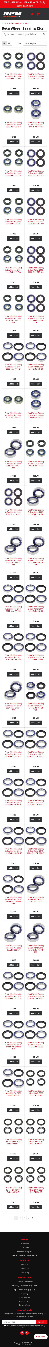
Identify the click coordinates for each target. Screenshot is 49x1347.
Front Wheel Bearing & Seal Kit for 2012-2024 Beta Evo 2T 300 (13, 706)
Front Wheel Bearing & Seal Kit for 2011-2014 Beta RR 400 (36, 609)
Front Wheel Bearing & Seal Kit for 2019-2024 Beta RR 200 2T (35, 996)
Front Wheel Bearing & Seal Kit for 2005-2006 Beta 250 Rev (13, 221)
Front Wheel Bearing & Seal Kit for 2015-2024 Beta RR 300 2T (35, 754)
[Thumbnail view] (4, 43)
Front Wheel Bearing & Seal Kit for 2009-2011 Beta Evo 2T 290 (13, 464)
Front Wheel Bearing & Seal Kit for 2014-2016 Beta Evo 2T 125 (36, 706)
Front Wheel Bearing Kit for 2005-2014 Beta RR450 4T (36, 1141)
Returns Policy (24, 1301)
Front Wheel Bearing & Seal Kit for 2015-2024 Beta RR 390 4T (35, 802)
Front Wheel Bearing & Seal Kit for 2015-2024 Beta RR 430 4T (13, 851)
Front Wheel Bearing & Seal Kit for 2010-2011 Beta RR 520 (13, 609)
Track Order (24, 1247)
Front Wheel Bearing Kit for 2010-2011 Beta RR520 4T (13, 1190)
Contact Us (24, 1268)
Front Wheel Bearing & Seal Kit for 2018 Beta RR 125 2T (36, 899)
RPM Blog (24, 1272)
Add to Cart (13, 93)
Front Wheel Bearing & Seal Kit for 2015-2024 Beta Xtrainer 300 (13, 900)
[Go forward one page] (33, 1218)
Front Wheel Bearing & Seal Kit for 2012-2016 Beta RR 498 (36, 657)
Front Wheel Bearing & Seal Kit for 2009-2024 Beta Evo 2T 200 (13, 561)
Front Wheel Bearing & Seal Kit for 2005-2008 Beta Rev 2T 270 (13, 319)
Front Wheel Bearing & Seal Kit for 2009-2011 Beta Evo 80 (36, 463)
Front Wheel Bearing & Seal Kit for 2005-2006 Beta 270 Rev (13, 270)
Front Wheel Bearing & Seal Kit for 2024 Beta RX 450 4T (13, 1093)
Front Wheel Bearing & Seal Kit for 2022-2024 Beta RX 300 (36, 1044)
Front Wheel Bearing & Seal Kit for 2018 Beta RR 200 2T (13, 947)
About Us (24, 1264)
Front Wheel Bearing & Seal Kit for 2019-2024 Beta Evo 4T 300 (36, 948)
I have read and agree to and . (25, 1327)
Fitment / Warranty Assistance (24, 1255)
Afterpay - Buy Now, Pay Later (24, 1285)
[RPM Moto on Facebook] (22, 1333)
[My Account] (32, 14)
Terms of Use (24, 1305)
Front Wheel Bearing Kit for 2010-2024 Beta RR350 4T (36, 1190)
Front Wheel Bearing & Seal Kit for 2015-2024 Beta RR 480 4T (35, 851)
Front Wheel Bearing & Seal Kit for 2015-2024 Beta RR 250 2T (13, 754)
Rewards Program (24, 1251)
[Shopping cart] (38, 14)
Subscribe (41, 1322)
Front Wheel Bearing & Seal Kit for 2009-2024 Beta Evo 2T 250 (36, 561)
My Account (24, 1244)
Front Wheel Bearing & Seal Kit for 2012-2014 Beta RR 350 (13, 657)
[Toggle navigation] (44, 14)
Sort (20, 43)
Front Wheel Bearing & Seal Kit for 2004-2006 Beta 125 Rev (13, 76)
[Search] (44, 34)
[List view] (9, 43)
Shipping (24, 1293)
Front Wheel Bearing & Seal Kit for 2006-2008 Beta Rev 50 (13, 415)
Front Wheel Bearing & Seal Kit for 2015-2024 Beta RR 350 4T (13, 802)
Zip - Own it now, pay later (24, 1289)
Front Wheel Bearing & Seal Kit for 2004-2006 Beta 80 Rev (13, 124)
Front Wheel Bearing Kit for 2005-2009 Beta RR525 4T (36, 1093)
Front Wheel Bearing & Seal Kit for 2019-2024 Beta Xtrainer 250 (13, 1045)
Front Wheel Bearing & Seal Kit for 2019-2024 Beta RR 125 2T (13, 996)
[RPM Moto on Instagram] (27, 1333)
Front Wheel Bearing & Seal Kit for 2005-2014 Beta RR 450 (36, 366)
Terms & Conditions (24, 1282)
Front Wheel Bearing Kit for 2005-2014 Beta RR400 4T (13, 1141)
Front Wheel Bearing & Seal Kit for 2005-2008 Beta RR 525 (13, 366)
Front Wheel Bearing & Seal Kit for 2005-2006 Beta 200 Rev (13, 173)
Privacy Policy (24, 1297)
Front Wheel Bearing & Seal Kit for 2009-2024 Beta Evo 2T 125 (36, 513)
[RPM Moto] (12, 14)
